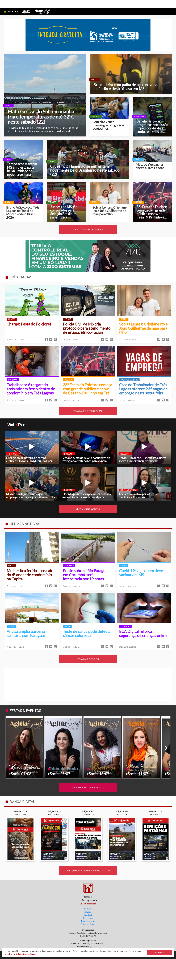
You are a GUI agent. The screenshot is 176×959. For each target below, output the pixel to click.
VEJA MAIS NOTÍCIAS (88, 659)
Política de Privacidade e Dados (22, 954)
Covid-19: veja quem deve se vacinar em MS (143, 572)
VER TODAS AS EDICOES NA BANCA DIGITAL (88, 870)
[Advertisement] (88, 684)
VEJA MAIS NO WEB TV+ (88, 509)
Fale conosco (88, 909)
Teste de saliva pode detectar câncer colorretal (87, 633)
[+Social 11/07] (141, 747)
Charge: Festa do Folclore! (29, 324)
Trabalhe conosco (88, 921)
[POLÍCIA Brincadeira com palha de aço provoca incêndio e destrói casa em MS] (131, 73)
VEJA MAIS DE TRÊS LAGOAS (88, 411)
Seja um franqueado (88, 904)
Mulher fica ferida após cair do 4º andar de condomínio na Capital (30, 574)
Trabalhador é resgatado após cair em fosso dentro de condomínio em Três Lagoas (31, 389)
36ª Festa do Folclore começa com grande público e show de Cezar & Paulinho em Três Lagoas (87, 389)
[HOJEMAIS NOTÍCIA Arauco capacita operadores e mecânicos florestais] (144, 483)
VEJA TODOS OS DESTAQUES (88, 229)
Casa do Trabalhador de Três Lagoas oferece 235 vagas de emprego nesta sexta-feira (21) (143, 389)
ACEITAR (159, 952)
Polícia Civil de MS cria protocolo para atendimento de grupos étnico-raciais (87, 328)
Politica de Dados (88, 924)
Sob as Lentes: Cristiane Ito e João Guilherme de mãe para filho (143, 328)
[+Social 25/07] (63, 747)
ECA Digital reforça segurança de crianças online (143, 633)
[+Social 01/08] (24, 747)
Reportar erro (88, 918)
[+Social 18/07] (102, 747)
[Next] (166, 748)
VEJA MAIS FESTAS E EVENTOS (88, 787)
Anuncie (88, 912)
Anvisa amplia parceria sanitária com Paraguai (26, 633)
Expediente (88, 915)
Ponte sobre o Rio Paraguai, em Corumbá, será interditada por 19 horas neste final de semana (86, 574)
